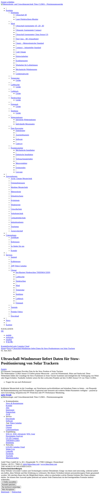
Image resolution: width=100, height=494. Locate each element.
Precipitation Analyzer (14, 436)
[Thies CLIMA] (32, 4)
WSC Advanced (19, 434)
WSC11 (9, 434)
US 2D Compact (12, 438)
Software (9, 421)
